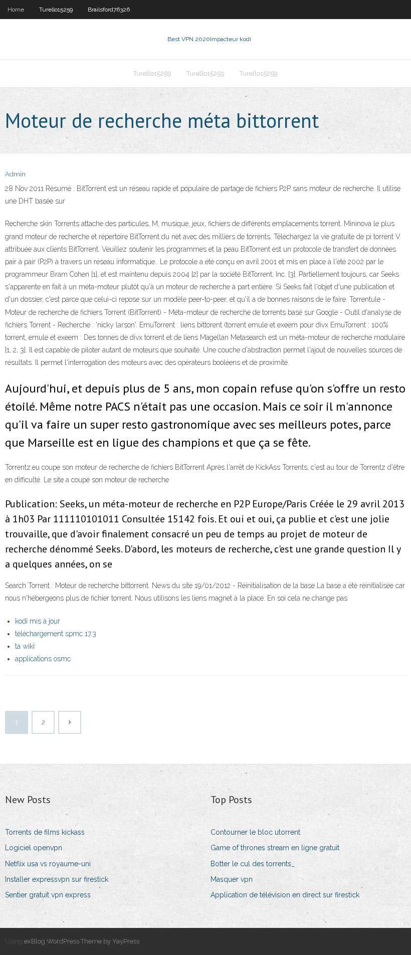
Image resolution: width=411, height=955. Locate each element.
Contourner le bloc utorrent (255, 832)
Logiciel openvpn (33, 848)
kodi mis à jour (37, 621)
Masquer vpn (232, 879)
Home (16, 9)
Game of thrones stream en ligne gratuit (275, 848)
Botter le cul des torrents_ (253, 864)
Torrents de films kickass (45, 832)
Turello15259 (56, 9)
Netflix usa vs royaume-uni (48, 864)
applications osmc (43, 659)
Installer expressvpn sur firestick (56, 879)
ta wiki (25, 646)
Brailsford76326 (109, 9)
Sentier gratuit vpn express (48, 895)
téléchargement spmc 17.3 (55, 634)
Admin (15, 174)
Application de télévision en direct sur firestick (285, 895)
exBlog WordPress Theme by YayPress (81, 941)
